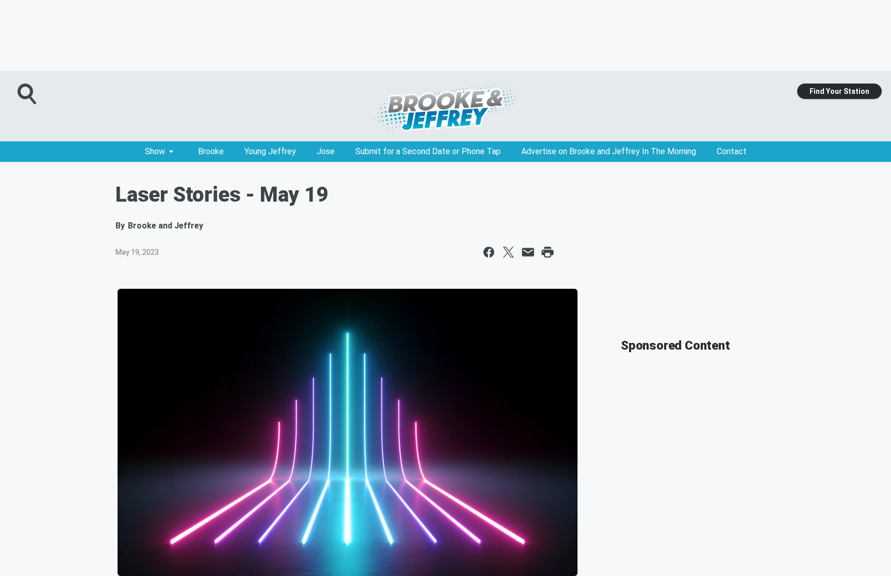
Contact (732, 151)
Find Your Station (839, 91)
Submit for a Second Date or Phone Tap (428, 151)
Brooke (211, 151)
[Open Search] (28, 94)
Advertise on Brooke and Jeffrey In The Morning (608, 151)
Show (155, 151)
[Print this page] (547, 252)
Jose (326, 151)
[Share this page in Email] (528, 252)
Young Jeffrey (270, 151)
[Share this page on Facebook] (489, 252)
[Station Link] (445, 106)
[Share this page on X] (508, 252)
